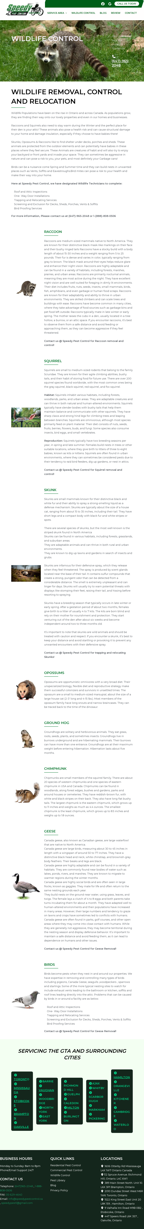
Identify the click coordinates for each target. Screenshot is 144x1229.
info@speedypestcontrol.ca (25, 1198)
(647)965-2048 (24, 1186)
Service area (55, 13)
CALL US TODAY (126, 3)
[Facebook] (103, 4)
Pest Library (57, 1180)
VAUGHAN (46, 1090)
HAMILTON (122, 1077)
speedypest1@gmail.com (17, 1203)
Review (115, 13)
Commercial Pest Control (66, 1170)
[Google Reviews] (110, 4)
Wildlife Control (60, 1175)
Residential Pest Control (65, 1165)
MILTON (73, 1107)
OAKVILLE (21, 1127)
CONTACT (131, 13)
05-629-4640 (14, 1194)
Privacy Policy (59, 1190)
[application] (41, 13)
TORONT (20, 1079)
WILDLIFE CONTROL (83, 13)
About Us (18, 13)
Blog (103, 13)
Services (34, 13)
